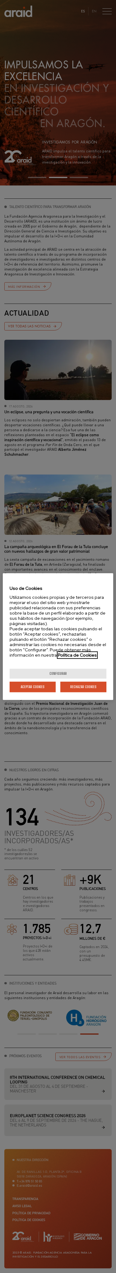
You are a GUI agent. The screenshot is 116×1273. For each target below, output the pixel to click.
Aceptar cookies (33, 686)
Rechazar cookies (83, 686)
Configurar (58, 673)
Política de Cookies (77, 655)
